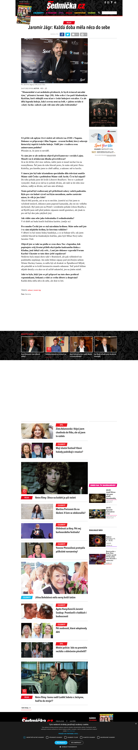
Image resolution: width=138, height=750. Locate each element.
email (76, 34)
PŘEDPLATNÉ (60, 721)
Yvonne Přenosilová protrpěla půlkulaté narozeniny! (70, 550)
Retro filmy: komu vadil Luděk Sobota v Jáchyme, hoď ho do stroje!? (59, 699)
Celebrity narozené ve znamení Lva (55, 354)
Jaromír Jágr (37, 290)
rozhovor (30, 290)
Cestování (80, 13)
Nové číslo (24, 3)
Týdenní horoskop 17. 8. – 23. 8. (110, 538)
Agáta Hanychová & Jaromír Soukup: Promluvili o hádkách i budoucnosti (71, 613)
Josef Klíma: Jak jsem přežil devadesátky (111, 494)
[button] (69, 734)
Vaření (91, 13)
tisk (85, 34)
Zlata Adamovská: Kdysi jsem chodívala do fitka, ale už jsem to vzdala (70, 433)
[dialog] (69, 736)
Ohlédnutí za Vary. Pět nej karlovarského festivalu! (68, 530)
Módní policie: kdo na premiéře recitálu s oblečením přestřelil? (71, 650)
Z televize (51, 13)
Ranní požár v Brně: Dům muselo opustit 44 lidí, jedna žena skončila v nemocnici (111, 556)
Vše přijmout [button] (61, 742)
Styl (61, 13)
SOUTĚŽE (73, 721)
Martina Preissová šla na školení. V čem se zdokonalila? (70, 511)
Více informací (71, 731)
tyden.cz (109, 563)
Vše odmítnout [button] (76, 742)
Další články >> (26, 708)
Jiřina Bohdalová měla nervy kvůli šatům (55, 597)
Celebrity (38, 13)
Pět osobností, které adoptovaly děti (71, 630)
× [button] (136, 723)
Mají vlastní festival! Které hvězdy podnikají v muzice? (69, 450)
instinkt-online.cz (109, 544)
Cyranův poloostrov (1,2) (110, 511)
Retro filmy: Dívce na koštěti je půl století (55, 498)
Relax (69, 13)
